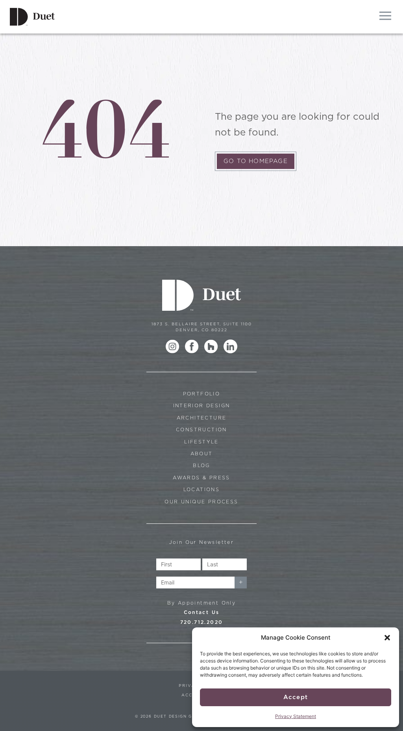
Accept (295, 697)
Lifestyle (201, 442)
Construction (201, 429)
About (201, 453)
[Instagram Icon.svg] (172, 346)
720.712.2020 (201, 622)
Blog (201, 465)
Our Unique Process (201, 502)
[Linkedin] (230, 346)
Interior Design (201, 405)
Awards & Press (201, 478)
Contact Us (202, 612)
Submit (241, 582)
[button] (387, 638)
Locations (201, 489)
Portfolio (201, 394)
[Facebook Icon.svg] (192, 346)
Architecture (202, 418)
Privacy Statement (295, 716)
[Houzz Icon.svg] (211, 346)
